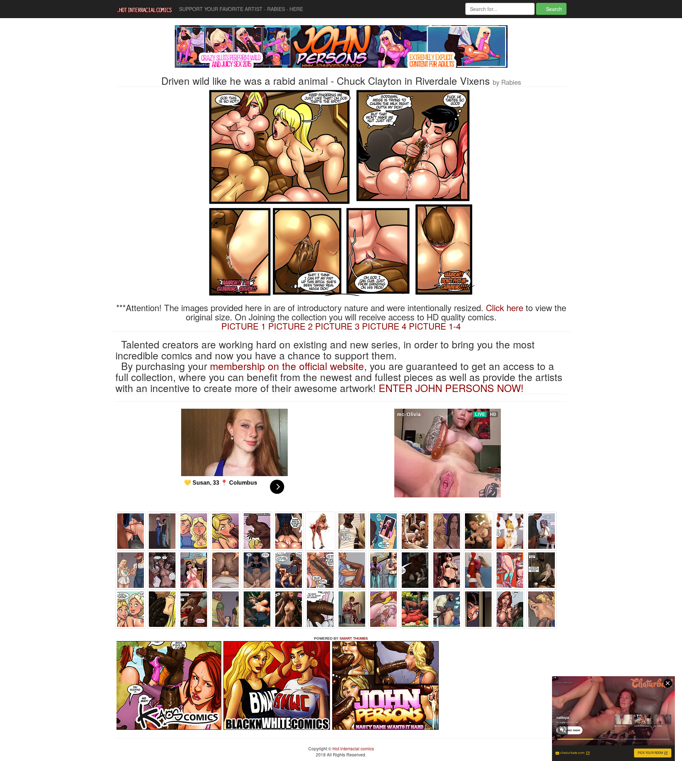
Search (553, 8)
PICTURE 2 (290, 326)
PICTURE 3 (337, 326)
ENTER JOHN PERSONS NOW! (451, 388)
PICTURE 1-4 (435, 326)
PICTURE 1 (243, 326)
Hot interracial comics (352, 748)
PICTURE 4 (384, 326)
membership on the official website (287, 366)
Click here (504, 307)
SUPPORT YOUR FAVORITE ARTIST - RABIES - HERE (241, 8)
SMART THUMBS (354, 638)
